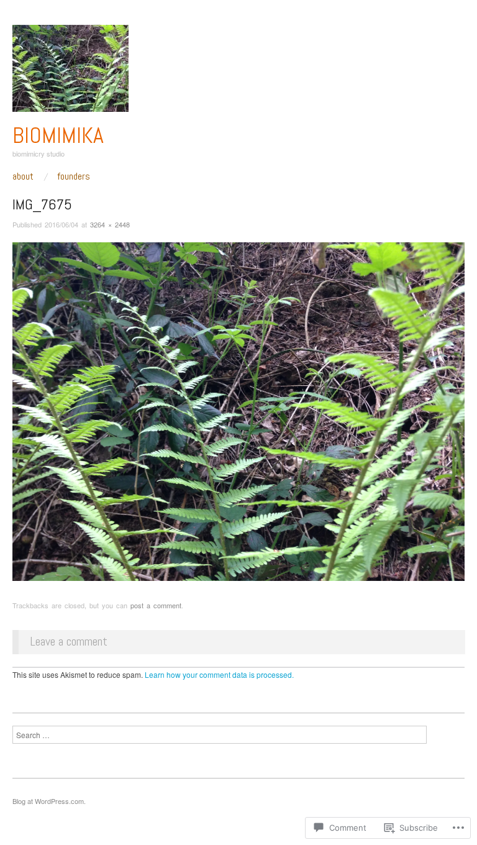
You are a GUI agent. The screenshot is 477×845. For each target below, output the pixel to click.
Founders (73, 176)
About (23, 176)
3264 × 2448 (110, 224)
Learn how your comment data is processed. (219, 674)
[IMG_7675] (238, 410)
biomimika (58, 135)
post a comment (155, 605)
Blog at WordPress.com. (49, 801)
